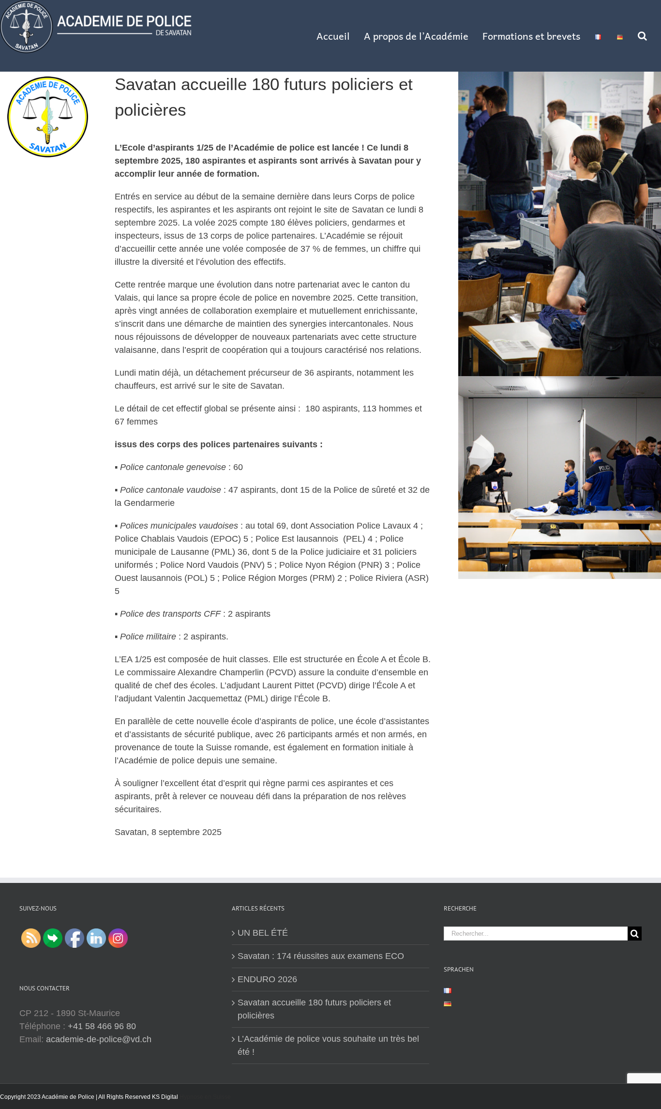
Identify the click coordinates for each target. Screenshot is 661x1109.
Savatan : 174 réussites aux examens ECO (321, 956)
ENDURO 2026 (267, 979)
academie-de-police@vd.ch (98, 1039)
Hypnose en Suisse (205, 1097)
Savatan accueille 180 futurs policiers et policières (314, 1009)
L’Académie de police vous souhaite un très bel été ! (328, 1045)
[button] (642, 36)
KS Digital (165, 1097)
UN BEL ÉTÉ (263, 933)
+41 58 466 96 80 (102, 1026)
